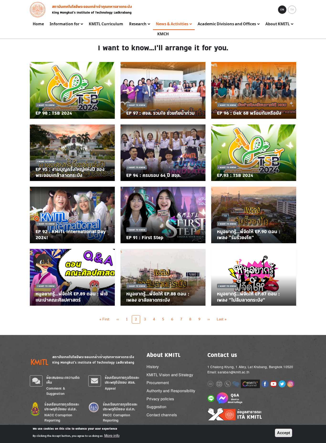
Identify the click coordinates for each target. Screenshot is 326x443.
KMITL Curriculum (106, 24)
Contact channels (162, 414)
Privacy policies (160, 399)
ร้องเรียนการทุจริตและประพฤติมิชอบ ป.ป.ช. (61, 406)
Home (38, 24)
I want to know (46, 105)
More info (112, 435)
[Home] (39, 9)
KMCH (163, 34)
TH (292, 9)
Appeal (110, 388)
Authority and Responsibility (171, 390)
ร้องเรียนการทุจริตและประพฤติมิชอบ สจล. (122, 380)
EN (282, 9)
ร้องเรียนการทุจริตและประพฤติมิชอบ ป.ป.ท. (120, 406)
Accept (283, 433)
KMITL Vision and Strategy (170, 374)
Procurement (158, 382)
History (153, 366)
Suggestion (156, 406)
